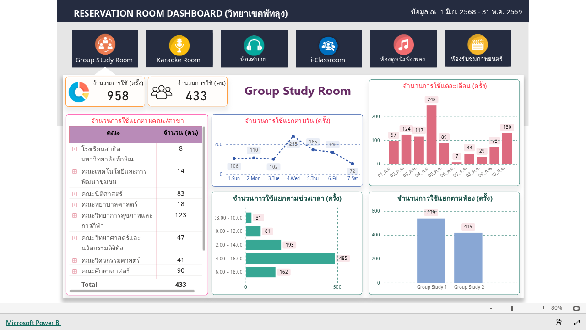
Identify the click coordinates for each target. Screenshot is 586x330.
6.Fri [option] (332, 179)
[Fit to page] (574, 308)
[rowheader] (113, 154)
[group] (233, 13)
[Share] (558, 323)
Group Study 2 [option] (469, 287)
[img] (105, 71)
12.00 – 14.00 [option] (227, 245)
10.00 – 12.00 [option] (227, 231)
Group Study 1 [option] (432, 287)
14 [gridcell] (180, 170)
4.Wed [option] (293, 179)
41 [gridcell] (180, 259)
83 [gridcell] (180, 193)
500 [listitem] (337, 287)
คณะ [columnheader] (113, 132)
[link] (179, 48)
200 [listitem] (376, 117)
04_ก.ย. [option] (422, 171)
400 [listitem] (376, 235)
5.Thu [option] (313, 179)
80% (556, 308)
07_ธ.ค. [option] (460, 171)
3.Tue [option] (273, 179)
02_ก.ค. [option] (397, 171)
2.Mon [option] (253, 179)
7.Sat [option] (352, 179)
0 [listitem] (378, 164)
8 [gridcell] (181, 147)
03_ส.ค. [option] (410, 171)
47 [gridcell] (180, 236)
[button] (105, 48)
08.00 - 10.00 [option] (227, 218)
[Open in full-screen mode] (577, 322)
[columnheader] (181, 134)
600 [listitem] (376, 211)
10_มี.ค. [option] (498, 171)
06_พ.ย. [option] (448, 171)
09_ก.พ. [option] (485, 171)
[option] (394, 152)
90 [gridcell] (180, 270)
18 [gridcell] (180, 203)
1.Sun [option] (234, 179)
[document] (233, 13)
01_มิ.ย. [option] (384, 171)
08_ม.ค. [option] (473, 171)
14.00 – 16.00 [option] (227, 259)
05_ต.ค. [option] (435, 171)
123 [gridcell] (180, 214)
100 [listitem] (376, 140)
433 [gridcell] (180, 284)
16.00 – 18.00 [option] (227, 272)
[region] (293, 151)
